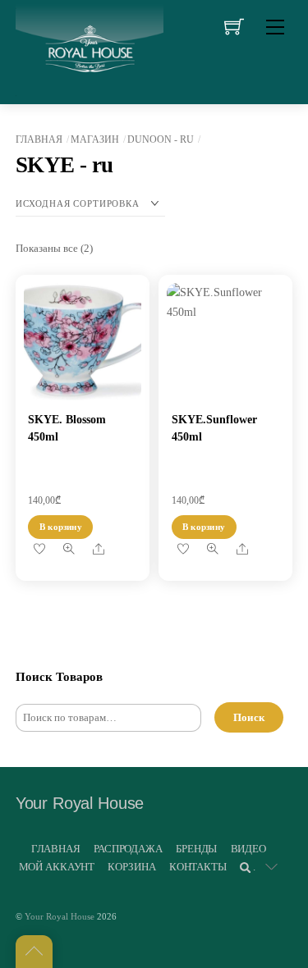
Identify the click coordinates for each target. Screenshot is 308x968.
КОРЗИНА (131, 867)
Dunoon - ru (160, 139)
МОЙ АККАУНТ (57, 867)
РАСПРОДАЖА (128, 848)
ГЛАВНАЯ (55, 848)
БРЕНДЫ (196, 848)
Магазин (95, 139)
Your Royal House (59, 916)
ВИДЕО (248, 848)
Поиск (248, 717)
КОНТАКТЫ (198, 867)
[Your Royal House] (89, 49)
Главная (39, 139)
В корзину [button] (60, 527)
